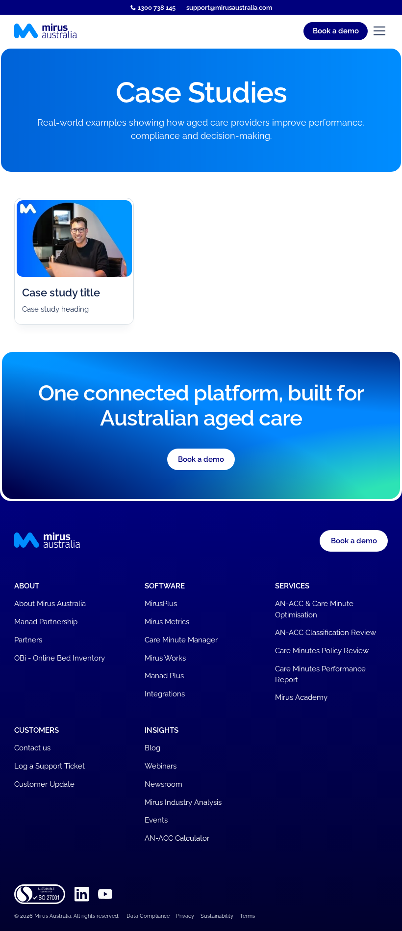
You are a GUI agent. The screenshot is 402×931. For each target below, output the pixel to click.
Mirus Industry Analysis (183, 802)
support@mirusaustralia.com (229, 7)
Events (156, 820)
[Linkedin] (82, 894)
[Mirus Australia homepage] (45, 31)
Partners (28, 640)
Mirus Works (165, 658)
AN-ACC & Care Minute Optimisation (314, 608)
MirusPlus (161, 603)
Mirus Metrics (167, 621)
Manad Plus (164, 675)
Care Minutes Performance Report (320, 674)
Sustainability (217, 916)
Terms (247, 916)
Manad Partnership (45, 621)
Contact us (32, 748)
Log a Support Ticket (49, 766)
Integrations (165, 694)
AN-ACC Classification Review (325, 632)
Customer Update (44, 784)
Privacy (185, 916)
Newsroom (163, 784)
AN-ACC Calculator (177, 838)
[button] (378, 31)
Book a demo (336, 31)
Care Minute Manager (181, 640)
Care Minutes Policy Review (322, 650)
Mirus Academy (301, 697)
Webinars (160, 766)
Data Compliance (148, 916)
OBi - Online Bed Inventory (59, 658)
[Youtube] (105, 894)
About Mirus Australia (50, 603)
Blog (152, 748)
